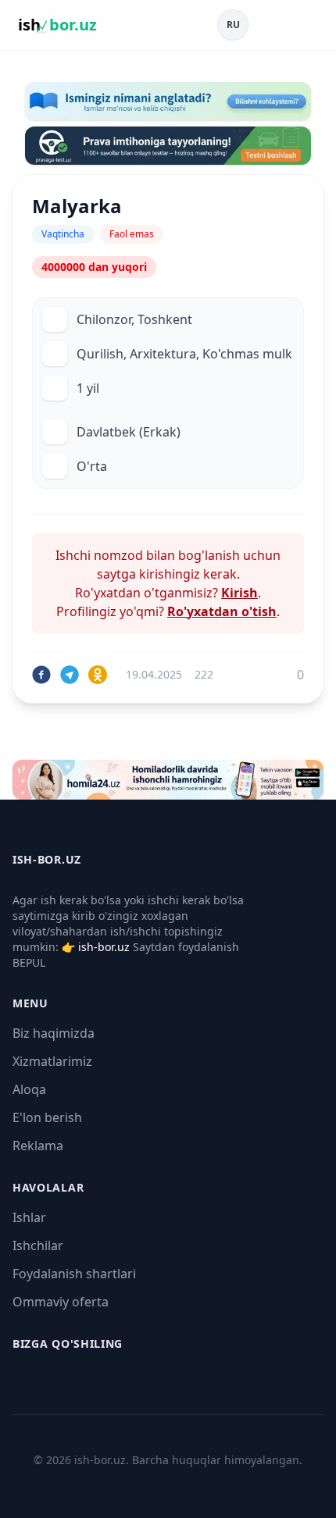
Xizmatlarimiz (52, 1061)
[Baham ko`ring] (41, 674)
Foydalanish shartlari (74, 1273)
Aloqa (29, 1089)
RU (233, 24)
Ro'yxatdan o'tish (222, 611)
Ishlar (29, 1217)
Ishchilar (38, 1245)
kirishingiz (169, 574)
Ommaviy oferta (61, 1301)
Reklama (38, 1145)
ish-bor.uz (104, 946)
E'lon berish (47, 1117)
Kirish (239, 592)
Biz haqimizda (54, 1033)
